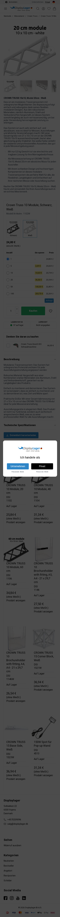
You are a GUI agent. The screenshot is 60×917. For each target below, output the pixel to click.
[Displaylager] (30, 449)
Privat (42, 466)
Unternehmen (18, 466)
